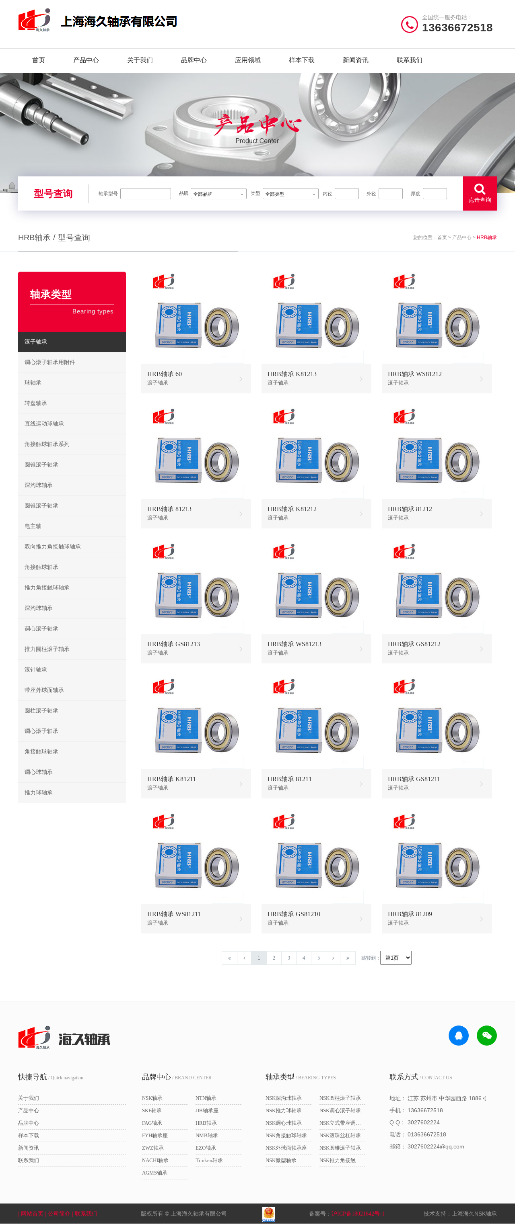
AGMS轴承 (154, 1173)
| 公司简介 (58, 1214)
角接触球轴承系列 (47, 444)
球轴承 (33, 383)
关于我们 (140, 60)
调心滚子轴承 (41, 629)
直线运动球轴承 (44, 424)
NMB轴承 (207, 1135)
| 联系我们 (85, 1214)
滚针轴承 (36, 670)
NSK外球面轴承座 (286, 1148)
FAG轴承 (152, 1123)
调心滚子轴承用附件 (50, 362)
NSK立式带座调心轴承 (342, 1123)
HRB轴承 (206, 1123)
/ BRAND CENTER (177, 1077)
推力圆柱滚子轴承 (47, 649)
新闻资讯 (356, 60)
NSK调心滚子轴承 (340, 1110)
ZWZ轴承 (153, 1148)
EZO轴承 (206, 1148)
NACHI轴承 (155, 1160)
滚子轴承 (36, 342)
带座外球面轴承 (44, 690)
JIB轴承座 (207, 1110)
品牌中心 (194, 60)
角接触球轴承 (41, 567)
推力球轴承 (39, 793)
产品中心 (86, 60)
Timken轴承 (209, 1160)
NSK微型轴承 (281, 1160)
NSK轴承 (152, 1098)
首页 (38, 60)
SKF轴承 (152, 1110)
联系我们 (409, 60)
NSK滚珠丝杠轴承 (340, 1135)
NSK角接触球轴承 (286, 1135)
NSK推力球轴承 (284, 1110)
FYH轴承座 (155, 1135)
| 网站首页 (31, 1214)
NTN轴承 (206, 1098)
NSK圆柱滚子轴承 (340, 1098)
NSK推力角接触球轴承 (342, 1160)
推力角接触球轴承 (47, 588)
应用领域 (248, 60)
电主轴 (33, 526)
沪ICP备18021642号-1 (358, 1214)
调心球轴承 (39, 772)
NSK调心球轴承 (284, 1123)
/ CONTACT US (420, 1077)
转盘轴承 (36, 403)
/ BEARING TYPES (301, 1077)
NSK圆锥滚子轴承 (340, 1148)
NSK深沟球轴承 (284, 1098)
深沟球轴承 (39, 485)
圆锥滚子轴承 (41, 465)
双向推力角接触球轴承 (53, 547)
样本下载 (302, 60)
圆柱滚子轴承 (41, 711)
